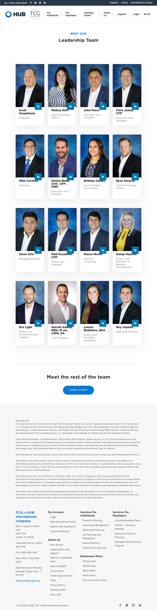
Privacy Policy (57, 585)
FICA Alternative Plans (94, 580)
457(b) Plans (89, 561)
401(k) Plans (89, 576)
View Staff (78, 390)
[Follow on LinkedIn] (38, 106)
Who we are (56, 545)
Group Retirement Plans (127, 521)
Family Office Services (94, 548)
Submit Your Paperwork (62, 527)
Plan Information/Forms (63, 522)
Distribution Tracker (141, 3)
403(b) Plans (89, 566)
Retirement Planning (93, 530)
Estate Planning (90, 543)
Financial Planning (92, 521)
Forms (124, 3)
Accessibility (57, 571)
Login (53, 517)
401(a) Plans (89, 571)
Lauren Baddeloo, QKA (94, 329)
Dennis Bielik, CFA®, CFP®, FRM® (60, 184)
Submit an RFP (58, 590)
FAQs (53, 581)
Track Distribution (59, 531)
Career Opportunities (61, 576)
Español (114, 3)
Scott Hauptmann (27, 112)
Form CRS (55, 595)
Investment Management (95, 525)
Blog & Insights (58, 566)
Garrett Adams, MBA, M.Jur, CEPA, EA (62, 330)
